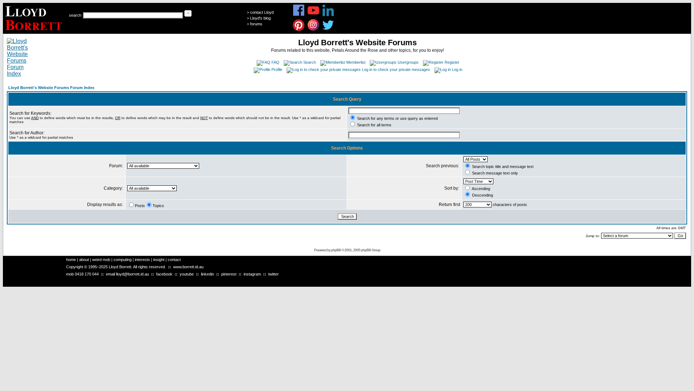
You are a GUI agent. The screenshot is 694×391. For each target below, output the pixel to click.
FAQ (275, 62)
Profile (276, 69)
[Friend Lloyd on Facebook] (298, 15)
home (71, 259)
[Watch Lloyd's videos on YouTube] (313, 15)
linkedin (207, 274)
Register (452, 62)
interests (142, 259)
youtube (187, 274)
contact (174, 259)
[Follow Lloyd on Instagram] (313, 30)
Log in (457, 69)
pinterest (228, 274)
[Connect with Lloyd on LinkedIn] (328, 15)
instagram (252, 274)
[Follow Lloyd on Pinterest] (298, 30)
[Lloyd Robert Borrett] (34, 32)
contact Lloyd (262, 12)
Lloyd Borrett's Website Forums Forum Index (51, 87)
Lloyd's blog (260, 18)
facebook (164, 274)
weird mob (101, 259)
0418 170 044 (87, 274)
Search (309, 62)
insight (158, 259)
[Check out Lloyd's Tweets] (328, 30)
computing (122, 259)
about (84, 259)
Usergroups (408, 62)
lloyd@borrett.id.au (132, 274)
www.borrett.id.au (188, 267)
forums (256, 24)
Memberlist (355, 62)
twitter (273, 274)
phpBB (336, 250)
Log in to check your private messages (396, 69)
